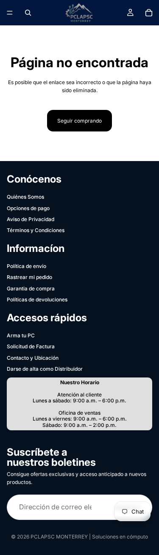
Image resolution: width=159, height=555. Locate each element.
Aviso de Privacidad (30, 219)
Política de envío (26, 266)
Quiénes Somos (25, 197)
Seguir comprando (79, 121)
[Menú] (10, 12)
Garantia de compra (31, 288)
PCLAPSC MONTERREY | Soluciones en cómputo (89, 536)
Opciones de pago (28, 208)
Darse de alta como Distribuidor (45, 369)
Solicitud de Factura (31, 346)
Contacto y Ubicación (33, 358)
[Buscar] (28, 12)
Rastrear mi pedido (29, 277)
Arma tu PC (21, 335)
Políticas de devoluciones (37, 299)
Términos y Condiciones (35, 230)
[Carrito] (148, 12)
